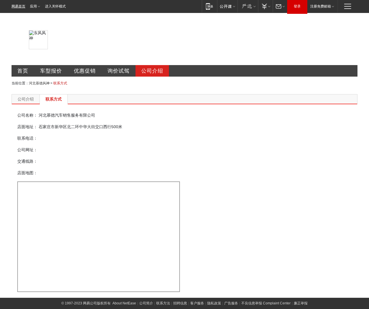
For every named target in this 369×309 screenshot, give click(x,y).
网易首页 (18, 6)
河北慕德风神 (39, 83)
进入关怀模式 (55, 6)
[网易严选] (248, 6)
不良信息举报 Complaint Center (266, 303)
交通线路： (27, 161)
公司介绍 (152, 71)
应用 (33, 6)
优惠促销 (85, 71)
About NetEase (124, 303)
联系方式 (54, 99)
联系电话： (27, 138)
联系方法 (163, 303)
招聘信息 (180, 303)
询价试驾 (118, 71)
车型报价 (51, 71)
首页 (22, 71)
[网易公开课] (227, 6)
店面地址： (27, 126)
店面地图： (27, 172)
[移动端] (209, 6)
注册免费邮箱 (320, 6)
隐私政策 (214, 303)
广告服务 (231, 303)
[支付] (265, 6)
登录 (297, 6)
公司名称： (27, 115)
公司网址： (27, 149)
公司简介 (146, 303)
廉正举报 (301, 303)
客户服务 (197, 303)
